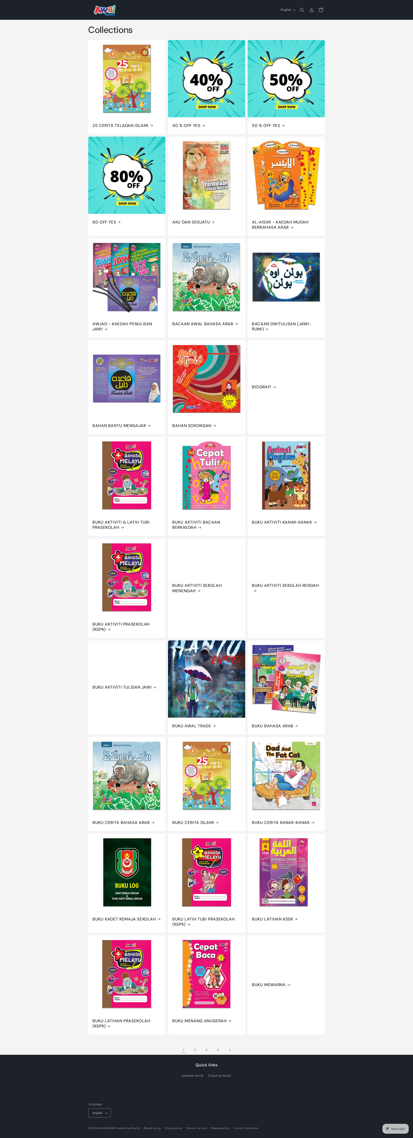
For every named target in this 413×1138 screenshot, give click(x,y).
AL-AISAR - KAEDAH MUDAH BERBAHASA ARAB (280, 225)
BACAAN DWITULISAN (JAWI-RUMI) (281, 326)
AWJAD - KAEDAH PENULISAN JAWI (122, 326)
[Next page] (229, 1050)
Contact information (246, 1128)
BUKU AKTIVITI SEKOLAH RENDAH (285, 585)
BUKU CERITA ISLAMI (193, 822)
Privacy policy (173, 1128)
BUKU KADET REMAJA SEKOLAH (124, 919)
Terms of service (196, 1128)
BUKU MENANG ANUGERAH (199, 1020)
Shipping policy (220, 1128)
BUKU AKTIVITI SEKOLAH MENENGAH (197, 588)
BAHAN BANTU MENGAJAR (119, 425)
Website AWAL (193, 1076)
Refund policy (152, 1128)
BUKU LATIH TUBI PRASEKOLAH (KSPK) (203, 921)
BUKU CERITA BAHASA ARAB (121, 822)
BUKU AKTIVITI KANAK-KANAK (282, 522)
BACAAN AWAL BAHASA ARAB (202, 324)
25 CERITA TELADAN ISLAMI (120, 125)
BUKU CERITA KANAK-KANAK (281, 822)
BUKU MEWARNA (269, 984)
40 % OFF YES (186, 125)
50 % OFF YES (266, 125)
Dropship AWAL (219, 1076)
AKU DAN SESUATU (191, 222)
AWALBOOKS (106, 1128)
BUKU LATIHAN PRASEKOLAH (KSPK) (121, 1023)
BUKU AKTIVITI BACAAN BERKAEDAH (196, 525)
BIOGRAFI (261, 387)
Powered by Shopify (127, 1128)
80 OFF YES (104, 222)
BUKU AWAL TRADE (191, 725)
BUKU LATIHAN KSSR (272, 919)
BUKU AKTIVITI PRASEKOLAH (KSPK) (121, 626)
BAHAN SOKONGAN (191, 425)
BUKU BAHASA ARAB (272, 725)
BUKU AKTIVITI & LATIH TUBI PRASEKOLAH (120, 525)
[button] (302, 10)
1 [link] (183, 1050)
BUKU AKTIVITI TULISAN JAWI (122, 687)
